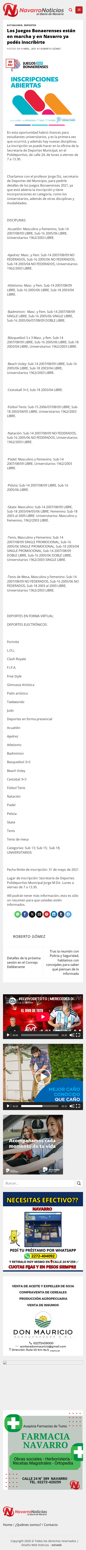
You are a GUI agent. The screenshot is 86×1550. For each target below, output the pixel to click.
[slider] (39, 1106)
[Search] (70, 10)
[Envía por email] (39, 914)
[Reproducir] (8, 1035)
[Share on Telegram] (68, 914)
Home (7, 1525)
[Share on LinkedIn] (54, 914)
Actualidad (15, 25)
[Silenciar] (71, 1035)
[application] (43, 1016)
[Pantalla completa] (78, 1035)
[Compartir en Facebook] (25, 914)
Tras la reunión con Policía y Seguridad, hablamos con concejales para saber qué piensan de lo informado (62, 962)
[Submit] (79, 1183)
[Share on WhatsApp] (17, 914)
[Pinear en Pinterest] (46, 914)
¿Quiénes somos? (28, 1525)
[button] (79, 10)
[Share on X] (32, 914)
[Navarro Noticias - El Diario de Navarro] (34, 10)
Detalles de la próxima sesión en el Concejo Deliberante (24, 962)
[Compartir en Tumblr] (61, 914)
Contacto (51, 1525)
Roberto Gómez (51, 48)
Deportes (30, 25)
